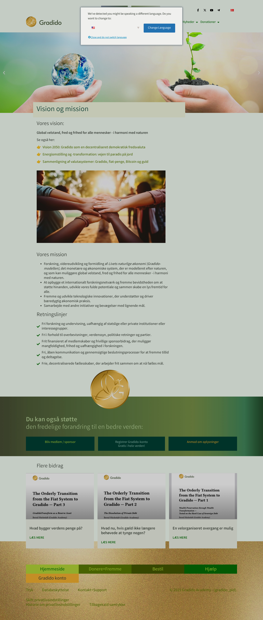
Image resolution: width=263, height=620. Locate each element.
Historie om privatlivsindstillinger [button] (53, 605)
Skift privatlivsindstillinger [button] (47, 600)
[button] (4, 72)
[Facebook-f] (197, 10)
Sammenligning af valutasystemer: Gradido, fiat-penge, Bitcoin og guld (95, 162)
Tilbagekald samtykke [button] (107, 605)
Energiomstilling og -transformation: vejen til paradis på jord (88, 154)
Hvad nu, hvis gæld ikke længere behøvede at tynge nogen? (128, 531)
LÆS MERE (37, 538)
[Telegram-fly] (218, 10)
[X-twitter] (204, 10)
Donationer (208, 22)
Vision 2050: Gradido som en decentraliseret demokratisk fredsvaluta (94, 147)
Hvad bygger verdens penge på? (56, 528)
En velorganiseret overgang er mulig (203, 528)
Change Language (159, 28)
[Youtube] (211, 10)
